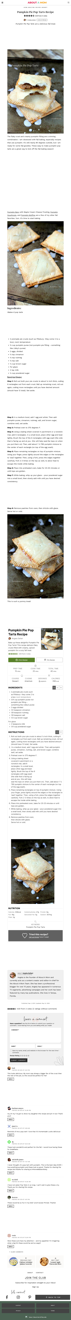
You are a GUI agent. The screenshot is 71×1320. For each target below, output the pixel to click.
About (30, 1272)
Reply (11, 1079)
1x (54, 687)
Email (39, 1046)
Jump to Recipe (42, 20)
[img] (6, 1297)
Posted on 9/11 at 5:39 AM (21, 1128)
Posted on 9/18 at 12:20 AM (21, 1181)
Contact (39, 1272)
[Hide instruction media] (61, 732)
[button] (2, 2)
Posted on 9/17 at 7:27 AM (21, 1161)
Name (13, 1046)
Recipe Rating (14, 1055)
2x (57, 687)
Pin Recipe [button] (51, 660)
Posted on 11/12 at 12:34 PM (21, 1237)
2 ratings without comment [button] (44, 1009)
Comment (15, 1030)
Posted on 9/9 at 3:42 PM (21, 1070)
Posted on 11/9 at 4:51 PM (21, 1199)
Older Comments (16, 1252)
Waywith (43, 1317)
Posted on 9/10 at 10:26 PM (21, 1110)
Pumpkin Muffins (28, 215)
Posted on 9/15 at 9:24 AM (21, 1144)
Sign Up (35, 1287)
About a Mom (37, 2)
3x (61, 687)
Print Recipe (22, 660)
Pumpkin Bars (13, 212)
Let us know (34, 937)
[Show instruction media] (57, 732)
